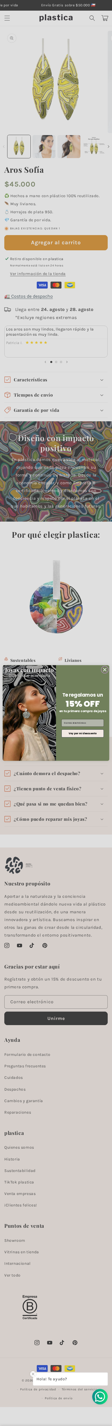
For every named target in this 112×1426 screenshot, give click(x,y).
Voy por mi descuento (83, 733)
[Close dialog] (104, 669)
